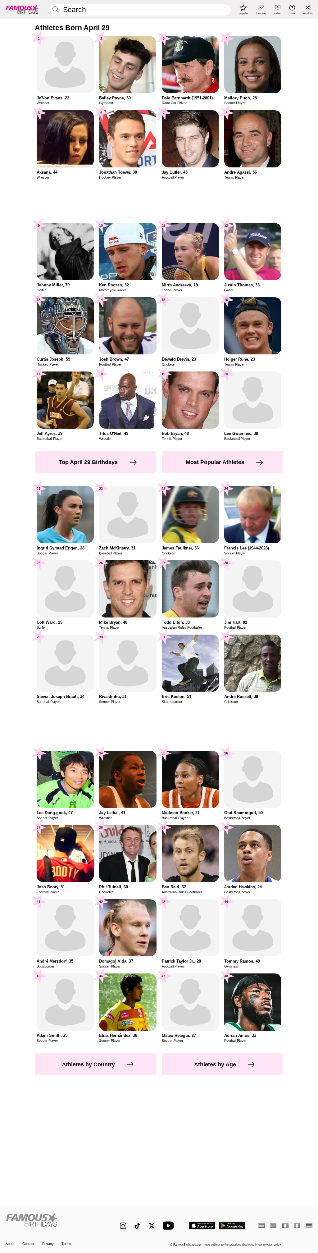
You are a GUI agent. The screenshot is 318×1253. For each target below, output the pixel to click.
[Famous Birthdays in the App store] (202, 1225)
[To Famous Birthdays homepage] (22, 9)
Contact (28, 1244)
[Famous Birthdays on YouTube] (169, 1225)
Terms (66, 1244)
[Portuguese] (273, 1225)
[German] (309, 1225)
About (10, 1244)
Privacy (48, 1244)
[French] (285, 1225)
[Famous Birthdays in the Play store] (232, 1225)
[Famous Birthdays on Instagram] (123, 1226)
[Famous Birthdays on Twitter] (151, 1226)
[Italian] (297, 1225)
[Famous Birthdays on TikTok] (137, 1226)
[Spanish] (261, 1225)
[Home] (54, 1222)
